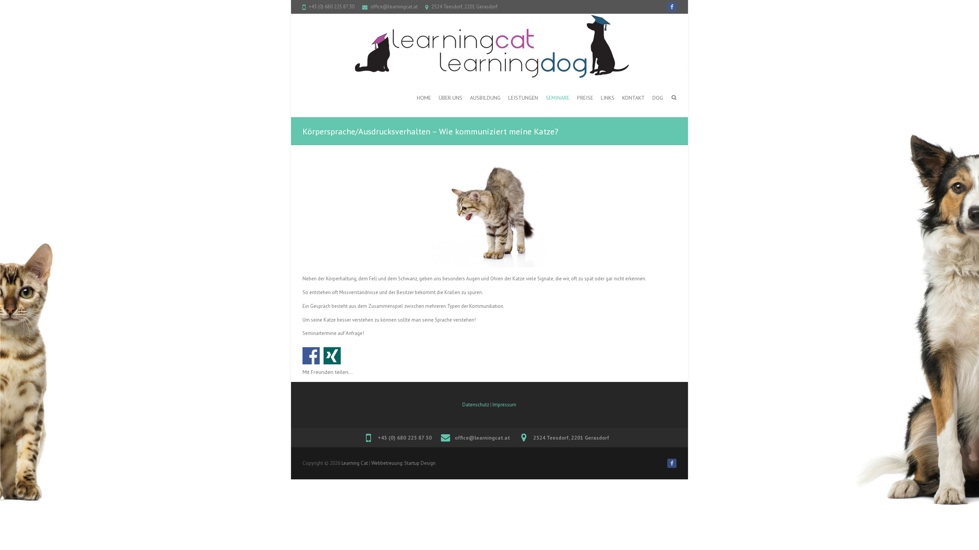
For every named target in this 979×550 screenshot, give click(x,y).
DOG (657, 97)
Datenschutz (475, 404)
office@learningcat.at (394, 6)
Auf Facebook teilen (311, 355)
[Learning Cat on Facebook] (672, 6)
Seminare (557, 97)
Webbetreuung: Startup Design (403, 463)
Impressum (504, 404)
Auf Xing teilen (332, 355)
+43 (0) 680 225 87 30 (332, 6)
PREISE (585, 97)
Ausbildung (485, 97)
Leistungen (523, 97)
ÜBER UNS (450, 97)
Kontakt (633, 97)
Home (424, 97)
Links (608, 97)
